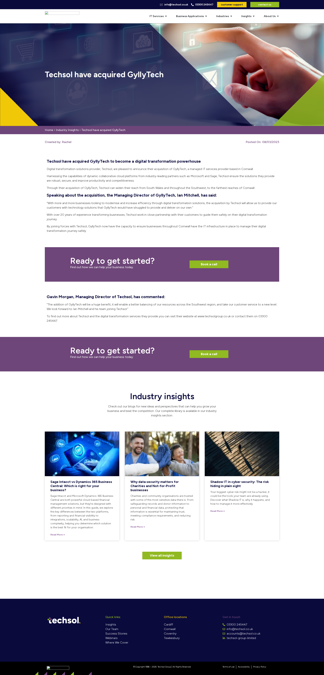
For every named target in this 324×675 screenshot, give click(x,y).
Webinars (111, 638)
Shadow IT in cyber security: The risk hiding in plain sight (239, 484)
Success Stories (116, 633)
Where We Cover (116, 642)
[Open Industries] (231, 16)
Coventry (170, 633)
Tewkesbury (172, 638)
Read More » (57, 534)
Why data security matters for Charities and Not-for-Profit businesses (154, 486)
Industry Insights (67, 130)
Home (49, 130)
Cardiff (168, 624)
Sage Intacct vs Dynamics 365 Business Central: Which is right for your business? (81, 486)
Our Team (111, 629)
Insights (110, 624)
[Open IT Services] (166, 16)
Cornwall (170, 629)
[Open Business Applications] (206, 16)
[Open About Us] (278, 16)
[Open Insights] (253, 16)
